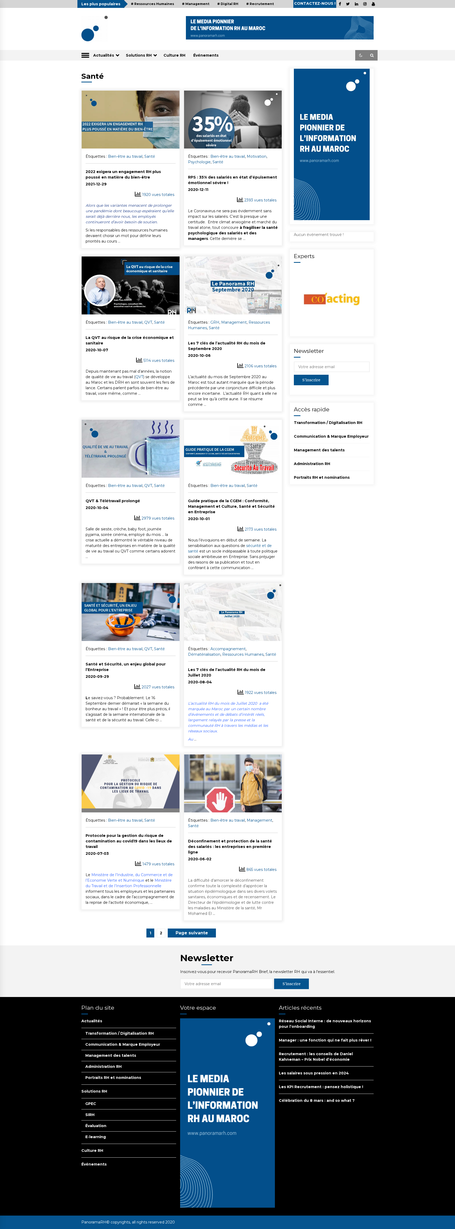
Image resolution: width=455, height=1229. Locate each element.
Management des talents (319, 450)
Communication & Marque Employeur (331, 436)
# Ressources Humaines (152, 4)
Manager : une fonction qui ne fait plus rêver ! (325, 1040)
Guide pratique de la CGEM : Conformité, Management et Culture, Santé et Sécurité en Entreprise (231, 506)
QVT (148, 322)
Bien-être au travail (125, 156)
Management (234, 322)
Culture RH (174, 55)
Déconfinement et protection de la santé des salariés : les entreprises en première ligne (230, 847)
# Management (195, 4)
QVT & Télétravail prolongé (113, 500)
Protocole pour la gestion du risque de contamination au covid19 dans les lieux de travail (129, 841)
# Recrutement (260, 4)
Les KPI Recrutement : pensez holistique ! (321, 1086)
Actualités (103, 55)
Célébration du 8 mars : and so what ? (317, 1100)
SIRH (90, 1114)
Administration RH (312, 463)
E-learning (95, 1136)
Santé (149, 156)
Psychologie (199, 162)
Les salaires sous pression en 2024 (314, 1073)
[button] (360, 55)
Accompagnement (228, 648)
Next (192, 933)
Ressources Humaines (243, 654)
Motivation (256, 156)
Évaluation (95, 1125)
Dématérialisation (204, 654)
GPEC (90, 1103)
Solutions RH (139, 55)
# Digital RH (227, 4)
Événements (206, 55)
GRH (214, 322)
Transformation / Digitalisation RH (328, 422)
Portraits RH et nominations (322, 477)
